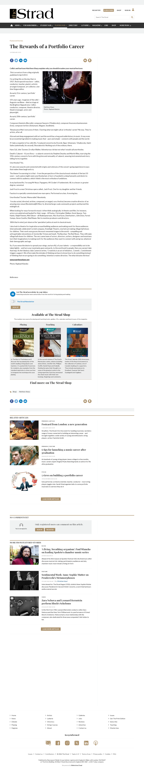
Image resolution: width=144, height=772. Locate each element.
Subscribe (108, 10)
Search (132, 17)
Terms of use (86, 754)
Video (44, 597)
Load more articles (51, 499)
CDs (57, 319)
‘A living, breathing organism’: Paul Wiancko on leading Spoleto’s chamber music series (66, 551)
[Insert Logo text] (32, 18)
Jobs (80, 718)
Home (13, 715)
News (13, 718)
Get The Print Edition (117, 718)
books (48, 319)
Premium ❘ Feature (48, 446)
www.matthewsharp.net (20, 260)
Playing (23, 324)
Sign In (127, 10)
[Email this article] (25, 60)
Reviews (82, 722)
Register (96, 10)
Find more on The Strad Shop (50, 383)
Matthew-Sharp (24, 392)
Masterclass (114, 728)
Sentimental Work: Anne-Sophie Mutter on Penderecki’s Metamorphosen (65, 576)
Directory (50, 722)
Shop (119, 10)
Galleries (82, 715)
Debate (14, 722)
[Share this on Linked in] (21, 60)
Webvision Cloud (76, 765)
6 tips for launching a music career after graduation (64, 451)
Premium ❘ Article (48, 421)
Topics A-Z (75, 754)
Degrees (14, 728)
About (49, 728)
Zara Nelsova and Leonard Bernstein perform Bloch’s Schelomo (62, 602)
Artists (49, 715)
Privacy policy (97, 754)
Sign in (63, 56)
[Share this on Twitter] (16, 60)
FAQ (114, 754)
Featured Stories (16, 41)
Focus (44, 472)
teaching (43, 319)
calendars (62, 319)
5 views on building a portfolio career (62, 475)
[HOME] (11, 25)
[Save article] (90, 60)
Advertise (82, 725)
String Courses (52, 725)
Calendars (77, 324)
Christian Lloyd (62, 581)
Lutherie (50, 718)
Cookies (107, 754)
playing (34, 319)
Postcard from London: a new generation (64, 424)
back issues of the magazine (78, 319)
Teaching (50, 324)
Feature (44, 571)
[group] (124, 25)
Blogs (15, 392)
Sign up (16, 307)
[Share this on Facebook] (12, 60)
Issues (112, 715)
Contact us (82, 728)
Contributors (49, 754)
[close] (91, 56)
